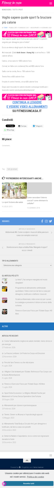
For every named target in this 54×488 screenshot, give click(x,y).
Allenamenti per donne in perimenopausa (20, 405)
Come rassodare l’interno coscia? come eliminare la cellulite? (37, 200)
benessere (6, 10)
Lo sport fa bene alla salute (12, 202)
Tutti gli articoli (12, 169)
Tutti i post (17, 10)
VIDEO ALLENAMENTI (33, 107)
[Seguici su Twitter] (50, 221)
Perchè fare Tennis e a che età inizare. (19, 362)
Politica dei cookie (35, 477)
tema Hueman (39, 467)
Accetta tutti (28, 483)
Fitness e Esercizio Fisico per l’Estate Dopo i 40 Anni (24, 384)
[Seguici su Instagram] (46, 221)
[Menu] (50, 3)
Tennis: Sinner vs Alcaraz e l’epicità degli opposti (23, 414)
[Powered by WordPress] (19, 467)
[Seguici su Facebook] (42, 221)
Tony (6, 28)
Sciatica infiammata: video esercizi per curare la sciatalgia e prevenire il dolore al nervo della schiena (33, 302)
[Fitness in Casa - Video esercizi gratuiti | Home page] (15, 3)
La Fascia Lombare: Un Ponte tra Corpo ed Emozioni (24, 353)
